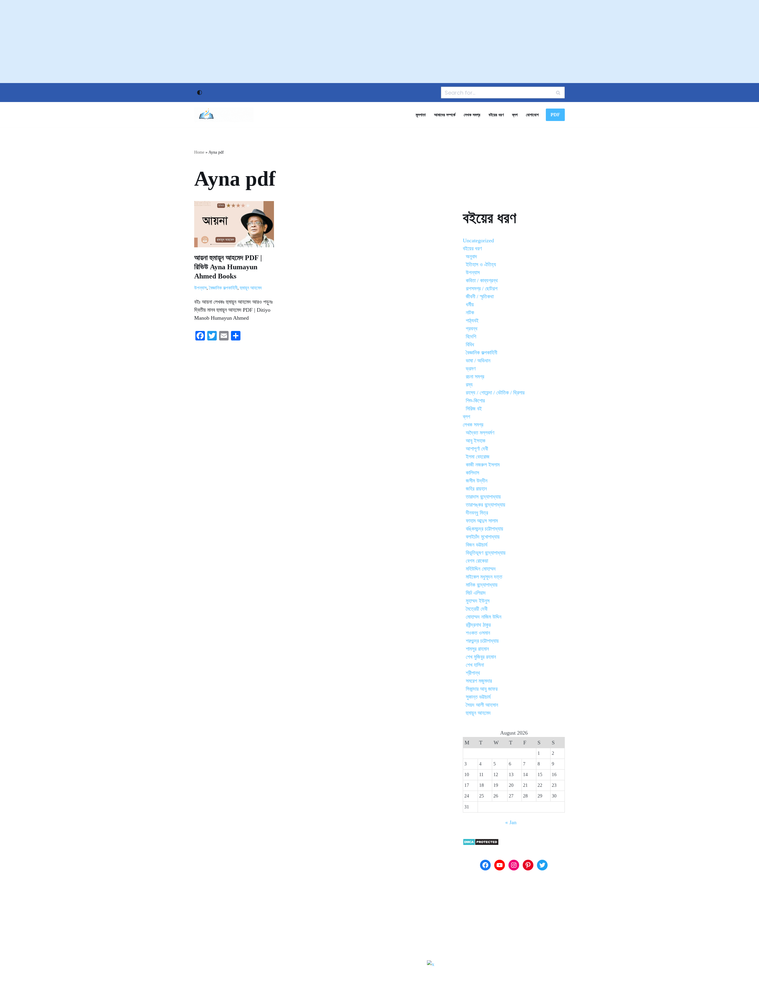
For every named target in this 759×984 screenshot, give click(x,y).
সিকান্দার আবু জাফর (482, 689)
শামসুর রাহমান (477, 649)
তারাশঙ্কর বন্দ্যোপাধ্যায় (485, 505)
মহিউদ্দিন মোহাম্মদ (481, 569)
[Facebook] (485, 865)
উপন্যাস (200, 288)
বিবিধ (470, 345)
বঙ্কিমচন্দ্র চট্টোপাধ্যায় (484, 529)
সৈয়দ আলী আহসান (482, 705)
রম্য (469, 385)
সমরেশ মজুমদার (479, 681)
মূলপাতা (421, 114)
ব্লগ (515, 114)
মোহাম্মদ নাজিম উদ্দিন (483, 617)
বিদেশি (471, 337)
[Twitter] (542, 865)
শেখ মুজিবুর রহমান (481, 657)
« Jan (510, 822)
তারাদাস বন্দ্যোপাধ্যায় (483, 497)
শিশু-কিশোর (475, 401)
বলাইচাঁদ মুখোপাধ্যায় (483, 537)
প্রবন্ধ (471, 329)
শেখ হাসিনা (475, 665)
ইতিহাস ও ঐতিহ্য (481, 265)
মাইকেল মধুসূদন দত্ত (484, 577)
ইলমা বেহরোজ (477, 457)
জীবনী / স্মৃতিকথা (480, 297)
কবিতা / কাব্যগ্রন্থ (482, 281)
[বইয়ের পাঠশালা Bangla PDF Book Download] (223, 114)
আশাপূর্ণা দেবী (477, 449)
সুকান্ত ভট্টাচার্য (478, 697)
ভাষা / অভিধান (478, 361)
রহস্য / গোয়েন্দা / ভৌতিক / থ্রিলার (495, 393)
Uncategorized (478, 240)
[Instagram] (513, 865)
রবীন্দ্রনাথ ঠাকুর (478, 625)
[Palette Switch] (199, 92)
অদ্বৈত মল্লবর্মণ (480, 433)
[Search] (558, 92)
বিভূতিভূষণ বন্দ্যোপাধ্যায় (486, 553)
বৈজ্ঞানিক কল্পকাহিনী (223, 288)
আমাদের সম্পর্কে (444, 114)
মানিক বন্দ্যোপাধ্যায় (482, 585)
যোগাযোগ (532, 114)
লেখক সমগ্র (472, 114)
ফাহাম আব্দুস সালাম (482, 521)
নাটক (470, 313)
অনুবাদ (471, 256)
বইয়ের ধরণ (496, 114)
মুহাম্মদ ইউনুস (477, 601)
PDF (555, 114)
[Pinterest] (528, 865)
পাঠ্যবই (472, 321)
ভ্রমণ (471, 369)
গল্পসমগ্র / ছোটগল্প (482, 289)
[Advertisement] (379, 41)
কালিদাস (472, 473)
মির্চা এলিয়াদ (476, 593)
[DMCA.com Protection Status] (481, 844)
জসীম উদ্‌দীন (476, 481)
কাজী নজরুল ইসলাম (483, 465)
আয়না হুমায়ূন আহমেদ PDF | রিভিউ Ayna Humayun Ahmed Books (228, 267)
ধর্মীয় (470, 305)
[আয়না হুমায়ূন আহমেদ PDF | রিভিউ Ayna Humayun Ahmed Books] (234, 224)
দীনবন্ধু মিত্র (477, 513)
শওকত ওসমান (478, 633)
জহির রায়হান (476, 489)
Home (199, 152)
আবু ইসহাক (475, 441)
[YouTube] (499, 865)
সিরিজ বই (474, 409)
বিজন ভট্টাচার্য (476, 545)
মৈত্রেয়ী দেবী (476, 609)
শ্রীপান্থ (473, 673)
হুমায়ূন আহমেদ (251, 288)
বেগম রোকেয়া (477, 561)
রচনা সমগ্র (475, 377)
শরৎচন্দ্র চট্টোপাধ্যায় (482, 641)
